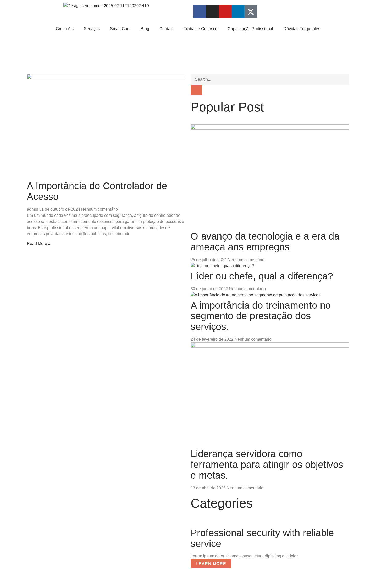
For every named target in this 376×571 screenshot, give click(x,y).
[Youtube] (225, 11)
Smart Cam (120, 29)
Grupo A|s (65, 29)
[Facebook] (199, 11)
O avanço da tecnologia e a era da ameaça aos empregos (265, 241)
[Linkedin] (237, 11)
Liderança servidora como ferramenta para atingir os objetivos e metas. (267, 464)
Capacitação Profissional (250, 29)
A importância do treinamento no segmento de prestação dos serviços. (261, 316)
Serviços (92, 29)
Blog (145, 29)
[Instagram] (212, 11)
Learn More (211, 564)
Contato (166, 29)
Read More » (38, 243)
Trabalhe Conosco (200, 29)
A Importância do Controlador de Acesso (97, 191)
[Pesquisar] (196, 90)
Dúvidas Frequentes (301, 29)
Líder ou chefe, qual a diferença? (262, 276)
